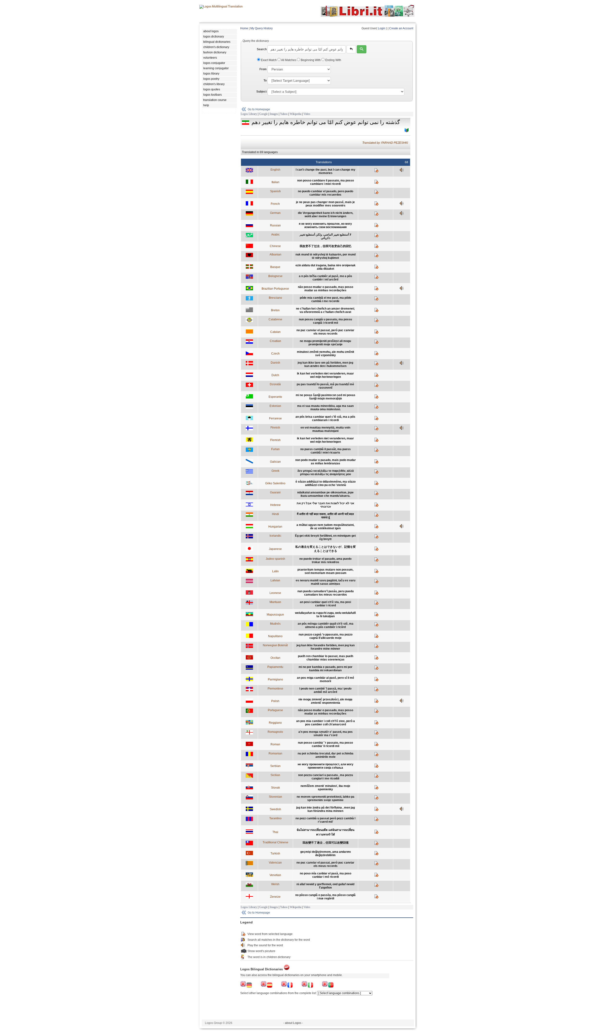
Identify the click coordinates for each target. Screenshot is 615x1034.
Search (262, 49)
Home (244, 28)
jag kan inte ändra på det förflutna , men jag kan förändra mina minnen (325, 809)
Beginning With (310, 60)
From (263, 69)
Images (274, 114)
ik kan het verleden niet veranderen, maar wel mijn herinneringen (325, 375)
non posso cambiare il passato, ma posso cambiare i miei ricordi (325, 182)
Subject (261, 91)
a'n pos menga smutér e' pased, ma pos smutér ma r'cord (325, 733)
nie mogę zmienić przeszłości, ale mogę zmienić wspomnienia (325, 701)
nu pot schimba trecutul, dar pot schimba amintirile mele (325, 755)
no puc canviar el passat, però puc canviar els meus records (325, 332)
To (265, 80)
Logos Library (249, 114)
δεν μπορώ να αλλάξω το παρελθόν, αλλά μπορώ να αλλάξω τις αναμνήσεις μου (325, 472)
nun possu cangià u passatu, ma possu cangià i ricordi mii (325, 321)
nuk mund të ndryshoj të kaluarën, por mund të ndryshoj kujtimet (325, 256)
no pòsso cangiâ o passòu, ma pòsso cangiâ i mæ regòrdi (325, 896)
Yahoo (284, 114)
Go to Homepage (259, 109)
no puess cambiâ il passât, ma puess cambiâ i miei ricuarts (325, 451)
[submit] (361, 49)
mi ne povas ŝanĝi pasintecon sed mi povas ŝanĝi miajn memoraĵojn (325, 396)
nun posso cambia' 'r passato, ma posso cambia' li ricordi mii (325, 744)
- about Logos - (293, 1023)
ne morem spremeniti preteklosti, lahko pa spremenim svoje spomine (325, 798)
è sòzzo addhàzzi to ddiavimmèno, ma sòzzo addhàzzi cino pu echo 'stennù (325, 483)
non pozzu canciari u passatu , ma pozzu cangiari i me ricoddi (325, 776)
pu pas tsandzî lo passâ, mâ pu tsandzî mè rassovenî (325, 386)
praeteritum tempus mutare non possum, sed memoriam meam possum (325, 571)
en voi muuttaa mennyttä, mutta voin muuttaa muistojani (325, 429)
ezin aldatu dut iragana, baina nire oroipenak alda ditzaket (325, 267)
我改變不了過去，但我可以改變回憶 (325, 842)
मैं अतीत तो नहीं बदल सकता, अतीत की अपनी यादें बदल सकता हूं (325, 515)
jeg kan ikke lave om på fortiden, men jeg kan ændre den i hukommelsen (325, 364)
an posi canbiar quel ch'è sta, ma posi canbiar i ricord (325, 603)
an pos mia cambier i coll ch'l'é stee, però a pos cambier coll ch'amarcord (325, 722)
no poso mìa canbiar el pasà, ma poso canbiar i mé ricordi (325, 875)
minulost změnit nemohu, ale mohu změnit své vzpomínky (325, 353)
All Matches (289, 60)
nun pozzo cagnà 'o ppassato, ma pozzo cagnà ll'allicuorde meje (325, 636)
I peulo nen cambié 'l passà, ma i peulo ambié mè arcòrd (325, 690)
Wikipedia (295, 114)
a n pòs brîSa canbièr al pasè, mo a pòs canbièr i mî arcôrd (325, 277)
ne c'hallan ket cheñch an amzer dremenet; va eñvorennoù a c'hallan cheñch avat (325, 310)
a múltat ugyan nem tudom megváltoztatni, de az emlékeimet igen (325, 526)
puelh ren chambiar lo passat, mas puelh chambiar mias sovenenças (325, 657)
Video (306, 114)
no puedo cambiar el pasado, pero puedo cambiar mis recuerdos (325, 193)
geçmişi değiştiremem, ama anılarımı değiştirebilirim (325, 853)
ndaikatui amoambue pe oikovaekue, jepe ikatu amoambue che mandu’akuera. (325, 494)
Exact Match (268, 60)
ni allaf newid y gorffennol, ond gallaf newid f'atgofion (325, 886)
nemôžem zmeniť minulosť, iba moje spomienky (325, 787)
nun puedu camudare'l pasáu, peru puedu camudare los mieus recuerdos (325, 593)
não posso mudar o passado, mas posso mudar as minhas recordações (325, 288)
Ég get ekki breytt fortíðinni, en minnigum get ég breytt (325, 537)
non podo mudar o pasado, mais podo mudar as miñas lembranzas (325, 461)
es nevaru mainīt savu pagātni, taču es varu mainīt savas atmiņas (325, 582)
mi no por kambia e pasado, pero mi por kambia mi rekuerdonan (325, 668)
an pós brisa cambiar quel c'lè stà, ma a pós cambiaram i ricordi (325, 418)
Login (381, 28)
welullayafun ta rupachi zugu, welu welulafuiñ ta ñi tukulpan (325, 614)
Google (263, 114)
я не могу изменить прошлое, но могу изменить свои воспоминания (325, 225)
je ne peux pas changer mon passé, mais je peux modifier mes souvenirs (325, 203)
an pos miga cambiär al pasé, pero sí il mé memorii (325, 679)
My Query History (261, 28)
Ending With (333, 60)
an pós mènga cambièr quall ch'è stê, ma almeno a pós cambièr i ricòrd (325, 625)
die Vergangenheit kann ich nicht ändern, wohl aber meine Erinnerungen (325, 214)
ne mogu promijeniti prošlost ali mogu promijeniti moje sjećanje (325, 342)
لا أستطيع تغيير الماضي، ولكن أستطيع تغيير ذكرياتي (325, 236)
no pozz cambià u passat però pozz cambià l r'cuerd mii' (325, 820)
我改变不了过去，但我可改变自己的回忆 (325, 246)
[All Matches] (406, 130)
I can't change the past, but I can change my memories (325, 171)
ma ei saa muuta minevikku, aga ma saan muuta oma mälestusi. (325, 407)
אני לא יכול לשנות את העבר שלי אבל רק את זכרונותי (325, 505)
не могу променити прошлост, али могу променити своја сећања (325, 766)
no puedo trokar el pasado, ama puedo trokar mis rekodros (325, 560)
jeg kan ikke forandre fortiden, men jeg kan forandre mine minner (325, 647)
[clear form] (351, 49)
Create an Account (401, 28)
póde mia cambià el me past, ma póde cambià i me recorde (325, 299)
